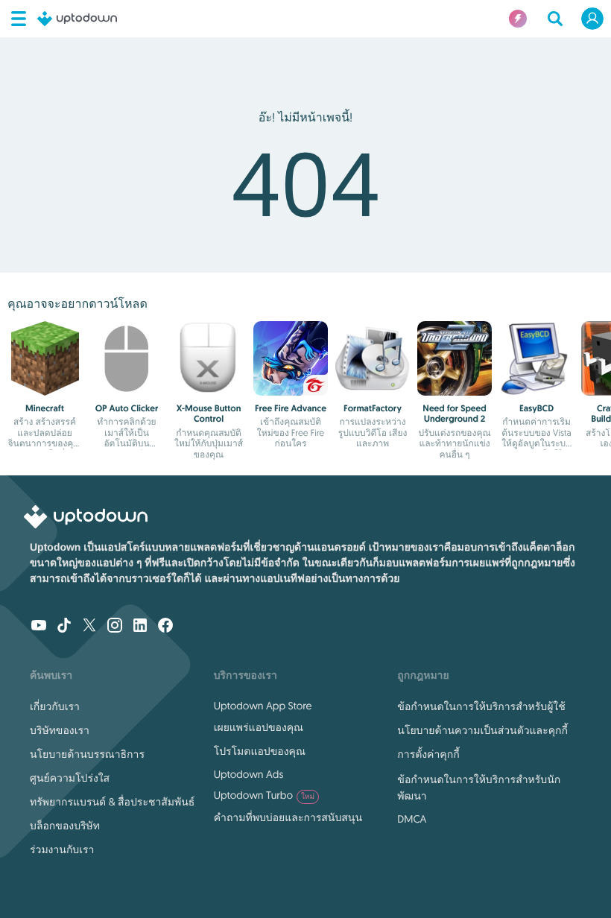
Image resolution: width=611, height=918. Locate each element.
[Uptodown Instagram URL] (115, 626)
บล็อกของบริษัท (65, 825)
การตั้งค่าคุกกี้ (428, 754)
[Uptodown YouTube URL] (39, 626)
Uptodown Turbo (264, 795)
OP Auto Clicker (127, 408)
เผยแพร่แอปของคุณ (258, 727)
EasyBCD (536, 408)
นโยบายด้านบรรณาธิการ (87, 754)
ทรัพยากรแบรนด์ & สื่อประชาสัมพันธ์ (112, 801)
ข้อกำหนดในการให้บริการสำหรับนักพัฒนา (478, 788)
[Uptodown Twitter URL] (89, 626)
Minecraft (44, 408)
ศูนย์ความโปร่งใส (70, 778)
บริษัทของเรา (59, 730)
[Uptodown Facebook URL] (165, 626)
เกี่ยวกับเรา (55, 706)
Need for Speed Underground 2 (454, 413)
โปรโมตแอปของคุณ (260, 751)
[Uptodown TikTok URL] (64, 626)
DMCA (411, 819)
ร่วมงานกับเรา (62, 849)
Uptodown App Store (263, 705)
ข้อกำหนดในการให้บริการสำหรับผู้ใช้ (481, 706)
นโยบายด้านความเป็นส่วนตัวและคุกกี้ (482, 730)
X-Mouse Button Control (209, 413)
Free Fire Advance (290, 408)
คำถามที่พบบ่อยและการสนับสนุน (288, 817)
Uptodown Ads (249, 774)
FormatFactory (373, 408)
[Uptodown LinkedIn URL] (140, 626)
